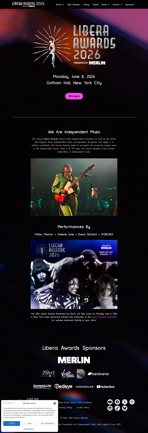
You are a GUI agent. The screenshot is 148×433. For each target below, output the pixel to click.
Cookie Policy (29, 429)
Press (104, 4)
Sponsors (129, 4)
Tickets (95, 4)
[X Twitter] (124, 402)
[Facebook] (117, 402)
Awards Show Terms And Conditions (74, 402)
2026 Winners (73, 4)
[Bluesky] (124, 408)
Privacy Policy (65, 407)
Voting (86, 4)
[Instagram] (132, 402)
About (59, 4)
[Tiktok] (117, 408)
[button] (55, 403)
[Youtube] (110, 402)
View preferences (47, 423)
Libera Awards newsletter (104, 317)
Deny (29, 423)
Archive (116, 4)
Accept (11, 423)
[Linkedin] (110, 408)
